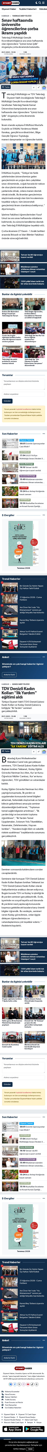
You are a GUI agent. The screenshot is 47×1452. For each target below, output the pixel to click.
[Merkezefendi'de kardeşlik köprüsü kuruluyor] (35, 1037)
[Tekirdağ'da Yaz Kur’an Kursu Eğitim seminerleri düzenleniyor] (35, 328)
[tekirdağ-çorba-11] (24, 156)
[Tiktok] (32, 1384)
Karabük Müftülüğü (27, 476)
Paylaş (7, 87)
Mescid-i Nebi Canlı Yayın (14, 1422)
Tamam (30, 1449)
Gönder (7, 401)
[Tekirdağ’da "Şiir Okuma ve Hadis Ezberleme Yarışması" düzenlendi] (35, 352)
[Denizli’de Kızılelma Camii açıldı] (12, 1037)
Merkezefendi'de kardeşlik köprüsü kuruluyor (32, 1047)
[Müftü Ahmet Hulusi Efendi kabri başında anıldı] (35, 991)
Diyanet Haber (9, 9)
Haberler (5, 16)
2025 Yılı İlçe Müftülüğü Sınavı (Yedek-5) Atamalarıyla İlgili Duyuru (31, 457)
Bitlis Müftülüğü (26, 464)
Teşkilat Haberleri (27, 9)
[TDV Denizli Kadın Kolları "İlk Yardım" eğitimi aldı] (23, 734)
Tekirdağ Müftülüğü (21, 16)
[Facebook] (15, 1384)
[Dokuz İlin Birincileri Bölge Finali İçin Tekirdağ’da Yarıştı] (12, 304)
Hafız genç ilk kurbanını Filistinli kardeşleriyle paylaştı (12, 1023)
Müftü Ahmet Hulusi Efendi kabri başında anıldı (33, 1001)
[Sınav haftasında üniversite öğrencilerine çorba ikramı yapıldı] (23, 70)
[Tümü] (44, 434)
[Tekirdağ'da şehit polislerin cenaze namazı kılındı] (12, 352)
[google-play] (34, 1429)
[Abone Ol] (44, 88)
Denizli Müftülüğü (21, 684)
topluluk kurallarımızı (24, 409)
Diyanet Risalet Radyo (12, 1420)
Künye (39, 1422)
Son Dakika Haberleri (13, 1408)
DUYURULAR (25, 452)
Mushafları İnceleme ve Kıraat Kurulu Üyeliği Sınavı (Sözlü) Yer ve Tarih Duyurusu (31, 505)
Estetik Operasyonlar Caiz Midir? (32, 445)
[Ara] (40, 3)
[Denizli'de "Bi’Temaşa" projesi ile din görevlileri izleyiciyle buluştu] (35, 1013)
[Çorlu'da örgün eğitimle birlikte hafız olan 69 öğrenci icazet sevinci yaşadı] (12, 328)
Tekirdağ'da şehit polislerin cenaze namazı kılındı (9, 361)
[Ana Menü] (43, 3)
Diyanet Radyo (9, 1417)
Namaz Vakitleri (11, 1397)
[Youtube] (28, 1384)
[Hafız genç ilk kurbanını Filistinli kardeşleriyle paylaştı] (12, 1013)
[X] (19, 1384)
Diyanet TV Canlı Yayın (27, 1414)
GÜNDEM (23, 488)
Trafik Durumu (10, 1400)
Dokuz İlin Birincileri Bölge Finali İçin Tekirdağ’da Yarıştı (10, 314)
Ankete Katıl (9, 675)
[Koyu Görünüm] (37, 3)
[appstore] (13, 1429)
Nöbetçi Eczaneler (12, 1392)
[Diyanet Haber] (11, 3)
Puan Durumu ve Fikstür (14, 1402)
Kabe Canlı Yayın (31, 1420)
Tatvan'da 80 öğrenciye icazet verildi (30, 469)
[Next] (11, 1384)
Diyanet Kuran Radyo (27, 1417)
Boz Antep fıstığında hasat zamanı (31, 493)
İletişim (30, 1422)
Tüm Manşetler (11, 1405)
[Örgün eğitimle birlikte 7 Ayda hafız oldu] (12, 991)
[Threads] (37, 1384)
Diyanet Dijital (9, 1414)
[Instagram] (24, 1384)
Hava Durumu (10, 1394)
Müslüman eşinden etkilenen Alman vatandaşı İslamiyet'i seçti (31, 481)
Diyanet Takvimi (26, 440)
